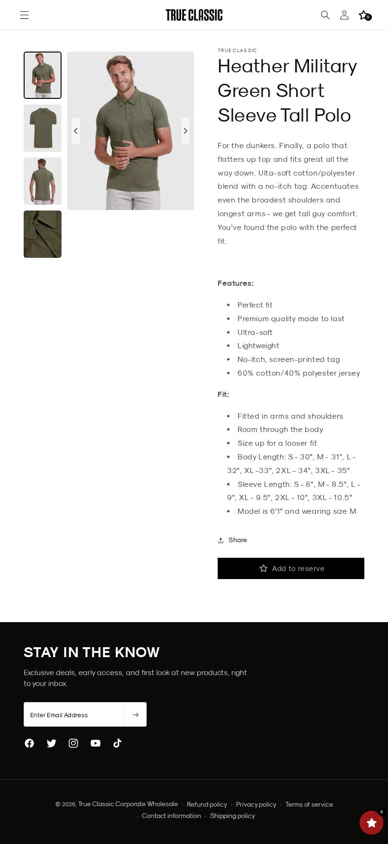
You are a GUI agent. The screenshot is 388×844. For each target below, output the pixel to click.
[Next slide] (185, 131)
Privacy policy (256, 804)
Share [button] (238, 540)
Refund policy (207, 804)
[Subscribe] (135, 715)
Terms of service (309, 804)
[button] (24, 15)
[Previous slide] (75, 131)
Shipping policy (232, 815)
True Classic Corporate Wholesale (128, 804)
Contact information (171, 815)
